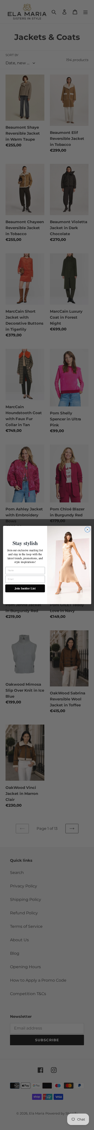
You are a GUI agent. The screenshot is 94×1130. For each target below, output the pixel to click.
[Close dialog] (87, 529)
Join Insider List (25, 588)
